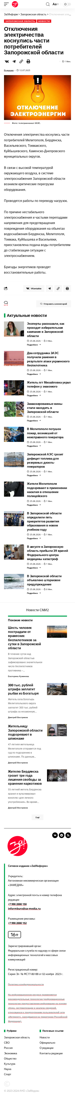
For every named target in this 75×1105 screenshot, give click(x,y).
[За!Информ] (15, 4)
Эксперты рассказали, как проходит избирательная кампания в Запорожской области (45, 329)
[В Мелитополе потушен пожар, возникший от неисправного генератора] (14, 434)
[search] (48, 4)
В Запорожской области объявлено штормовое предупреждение (44, 580)
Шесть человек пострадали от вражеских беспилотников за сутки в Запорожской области (24, 637)
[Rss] (68, 835)
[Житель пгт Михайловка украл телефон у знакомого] (14, 387)
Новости (44, 21)
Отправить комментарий (55, 303)
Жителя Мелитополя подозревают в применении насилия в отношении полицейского (47, 490)
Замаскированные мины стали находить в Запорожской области (44, 408)
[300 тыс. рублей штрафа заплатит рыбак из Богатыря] (57, 689)
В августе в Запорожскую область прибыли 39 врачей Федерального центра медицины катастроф (47, 553)
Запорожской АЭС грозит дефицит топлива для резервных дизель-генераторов (45, 460)
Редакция (9, 70)
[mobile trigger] (7, 4)
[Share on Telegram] (14, 61)
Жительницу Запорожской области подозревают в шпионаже (25, 732)
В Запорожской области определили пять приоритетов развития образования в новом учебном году (44, 521)
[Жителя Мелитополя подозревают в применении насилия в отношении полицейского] (14, 489)
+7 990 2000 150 (17, 904)
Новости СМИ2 (37, 610)
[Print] (28, 61)
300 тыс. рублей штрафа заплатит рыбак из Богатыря (23, 689)
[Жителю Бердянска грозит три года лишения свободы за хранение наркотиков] (57, 775)
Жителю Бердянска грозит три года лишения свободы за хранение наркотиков (25, 777)
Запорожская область (20, 21)
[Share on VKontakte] (7, 61)
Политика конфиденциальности (26, 984)
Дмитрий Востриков (18, 717)
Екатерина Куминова (18, 676)
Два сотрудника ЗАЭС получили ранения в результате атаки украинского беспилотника (48, 359)
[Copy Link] (21, 61)
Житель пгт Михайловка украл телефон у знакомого (49, 384)
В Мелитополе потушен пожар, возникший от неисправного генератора (45, 433)
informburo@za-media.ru (24, 908)
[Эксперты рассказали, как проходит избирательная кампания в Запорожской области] (14, 329)
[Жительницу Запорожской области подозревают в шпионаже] (57, 730)
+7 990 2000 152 (17, 923)
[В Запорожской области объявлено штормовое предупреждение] (14, 581)
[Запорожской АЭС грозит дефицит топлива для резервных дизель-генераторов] (14, 459)
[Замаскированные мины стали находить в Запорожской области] (14, 409)
